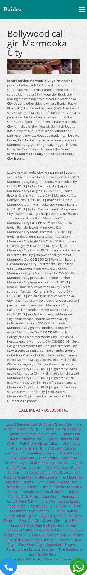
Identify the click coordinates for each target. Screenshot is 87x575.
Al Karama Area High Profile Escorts (42, 474)
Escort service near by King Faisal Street (44, 525)
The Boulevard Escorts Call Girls (55, 551)
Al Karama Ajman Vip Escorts (48, 472)
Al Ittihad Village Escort (48, 462)
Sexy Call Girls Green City (39, 520)
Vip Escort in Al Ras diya (59, 482)
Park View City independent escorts (48, 544)
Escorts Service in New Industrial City (44, 537)
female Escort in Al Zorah (43, 491)
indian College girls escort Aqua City (44, 494)
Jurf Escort (73, 520)
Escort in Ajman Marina (62, 429)
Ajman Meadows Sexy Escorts (33, 434)
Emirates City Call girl (49, 506)
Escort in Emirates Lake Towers (46, 508)
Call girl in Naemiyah (49, 535)
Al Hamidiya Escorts (38, 453)
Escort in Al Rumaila (22, 487)
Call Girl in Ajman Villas (39, 443)
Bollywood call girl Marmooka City (34, 530)
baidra (13, 9)
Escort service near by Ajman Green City (39, 424)
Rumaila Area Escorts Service (30, 549)
